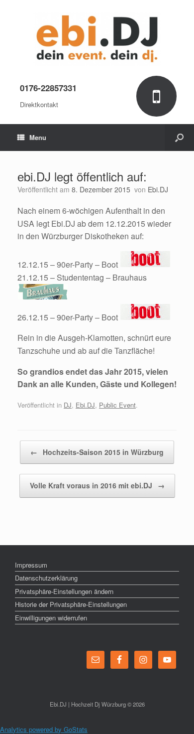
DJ (68, 405)
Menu (37, 137)
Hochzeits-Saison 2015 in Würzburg (97, 452)
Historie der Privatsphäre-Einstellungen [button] (71, 604)
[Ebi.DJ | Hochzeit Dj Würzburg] (97, 39)
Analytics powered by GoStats (44, 729)
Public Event (117, 405)
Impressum (31, 565)
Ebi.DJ (158, 189)
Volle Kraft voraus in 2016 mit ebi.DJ (97, 485)
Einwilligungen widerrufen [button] (51, 617)
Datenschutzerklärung (46, 578)
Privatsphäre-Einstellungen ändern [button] (64, 591)
